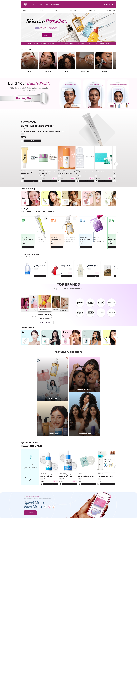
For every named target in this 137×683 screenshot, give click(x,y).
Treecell (89, 264)
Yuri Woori (80, 473)
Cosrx (114, 170)
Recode (77, 170)
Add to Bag (32, 140)
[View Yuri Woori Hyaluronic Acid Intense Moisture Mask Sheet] (87, 460)
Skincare (24, 10)
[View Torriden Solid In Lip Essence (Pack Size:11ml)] (30, 157)
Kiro (61, 264)
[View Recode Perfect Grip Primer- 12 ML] (85, 157)
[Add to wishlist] (22, 141)
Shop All (34, 4)
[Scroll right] (116, 164)
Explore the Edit (45, 322)
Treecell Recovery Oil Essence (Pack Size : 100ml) (92, 266)
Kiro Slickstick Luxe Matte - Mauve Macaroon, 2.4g (65, 266)
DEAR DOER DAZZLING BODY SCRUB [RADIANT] (47, 172)
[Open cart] (109, 4)
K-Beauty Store (55, 4)
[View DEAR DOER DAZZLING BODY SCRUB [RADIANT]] (48, 157)
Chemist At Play (61, 170)
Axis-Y (96, 170)
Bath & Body (73, 10)
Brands (40, 4)
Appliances (92, 10)
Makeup (41, 10)
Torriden (23, 170)
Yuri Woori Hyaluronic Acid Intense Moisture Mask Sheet (86, 475)
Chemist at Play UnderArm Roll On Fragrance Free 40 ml (66, 172)
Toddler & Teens (111, 10)
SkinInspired (100, 473)
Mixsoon (35, 264)
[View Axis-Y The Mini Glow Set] (103, 157)
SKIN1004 (116, 264)
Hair (56, 10)
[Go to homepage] (25, 4)
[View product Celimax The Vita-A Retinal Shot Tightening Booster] (34, 231)
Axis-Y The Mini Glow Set (101, 172)
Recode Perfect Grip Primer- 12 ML (85, 172)
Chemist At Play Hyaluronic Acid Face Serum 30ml (47, 475)
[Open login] (112, 4)
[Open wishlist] (107, 4)
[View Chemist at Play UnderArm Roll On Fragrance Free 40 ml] (66, 157)
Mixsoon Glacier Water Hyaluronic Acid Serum (39, 266)
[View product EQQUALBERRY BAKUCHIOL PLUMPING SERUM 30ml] (92, 231)
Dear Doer (41, 170)
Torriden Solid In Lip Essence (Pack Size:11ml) (29, 172)
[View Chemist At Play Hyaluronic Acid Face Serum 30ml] (49, 460)
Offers (46, 4)
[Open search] (104, 4)
